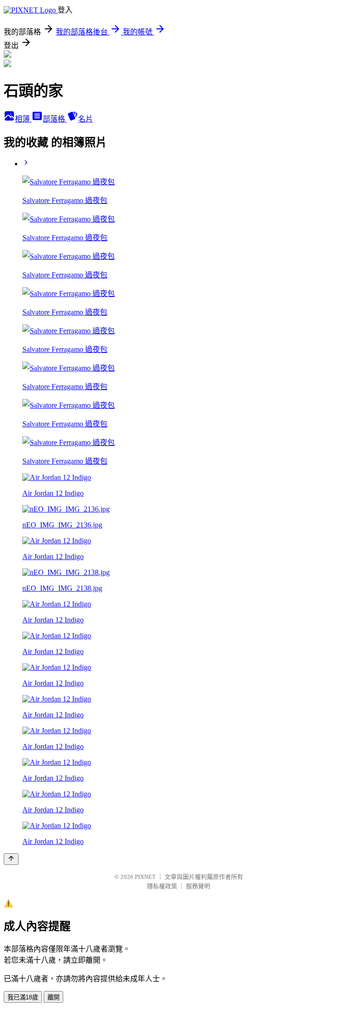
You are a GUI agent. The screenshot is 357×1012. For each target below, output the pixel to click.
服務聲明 (198, 886)
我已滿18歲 (22, 997)
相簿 (23, 119)
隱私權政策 (162, 886)
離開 (53, 997)
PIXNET (145, 876)
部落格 (55, 119)
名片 (85, 119)
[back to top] (11, 859)
